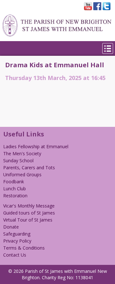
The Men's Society (22, 153)
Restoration (15, 196)
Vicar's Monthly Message (29, 206)
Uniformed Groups (22, 174)
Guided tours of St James (29, 213)
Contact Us (14, 255)
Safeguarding (16, 234)
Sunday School (18, 160)
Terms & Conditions (24, 248)
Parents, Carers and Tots (29, 167)
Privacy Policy (17, 241)
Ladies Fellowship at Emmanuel (35, 146)
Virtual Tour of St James (27, 220)
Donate (11, 227)
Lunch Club (14, 189)
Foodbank (13, 181)
